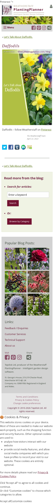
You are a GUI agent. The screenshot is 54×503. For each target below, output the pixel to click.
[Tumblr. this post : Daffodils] (18, 148)
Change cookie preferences (27, 403)
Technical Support (15, 340)
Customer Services (15, 334)
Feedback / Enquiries (16, 328)
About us (10, 345)
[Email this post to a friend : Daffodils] (30, 148)
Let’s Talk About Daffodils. (18, 37)
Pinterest (46, 129)
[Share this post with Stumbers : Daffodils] (24, 148)
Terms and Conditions (27, 397)
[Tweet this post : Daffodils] (5, 148)
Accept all (5, 501)
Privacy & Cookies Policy (27, 400)
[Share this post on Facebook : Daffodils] (11, 148)
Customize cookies (21, 501)
